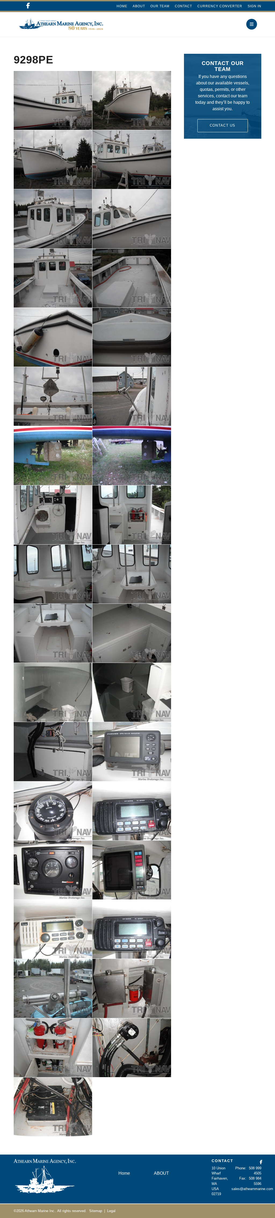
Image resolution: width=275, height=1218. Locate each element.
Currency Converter (219, 6)
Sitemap (95, 1211)
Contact (183, 6)
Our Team (159, 6)
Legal (111, 1211)
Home (122, 6)
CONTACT (222, 1161)
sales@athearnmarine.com (252, 1189)
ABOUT (139, 6)
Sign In (254, 6)
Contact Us (223, 125)
